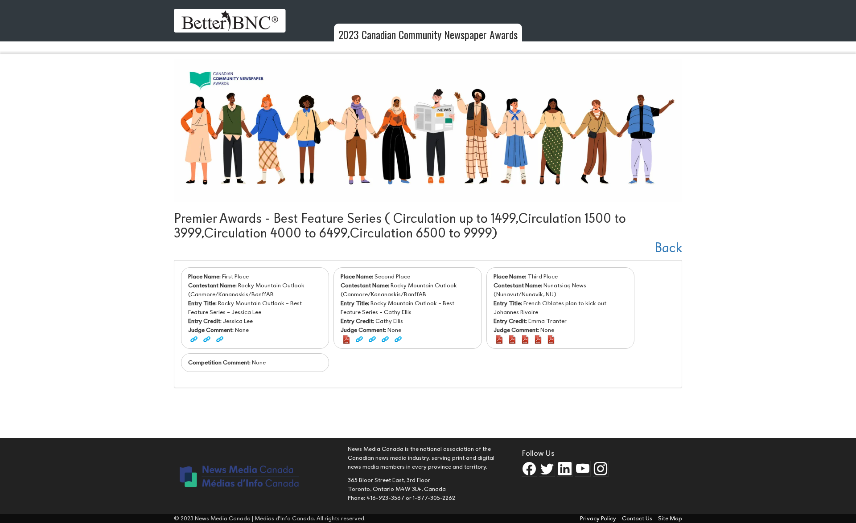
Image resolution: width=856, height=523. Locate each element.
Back (668, 248)
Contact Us (638, 518)
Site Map (670, 518)
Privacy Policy (598, 518)
